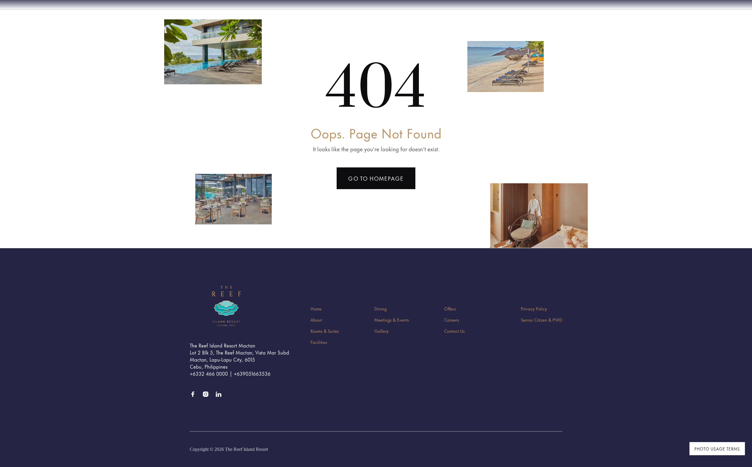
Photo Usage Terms (717, 449)
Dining (380, 308)
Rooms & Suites (324, 330)
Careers (451, 319)
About (316, 319)
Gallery (381, 330)
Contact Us (454, 330)
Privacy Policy (534, 308)
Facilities (318, 342)
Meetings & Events (391, 319)
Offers (450, 308)
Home (316, 308)
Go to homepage (376, 178)
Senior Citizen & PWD (541, 319)
